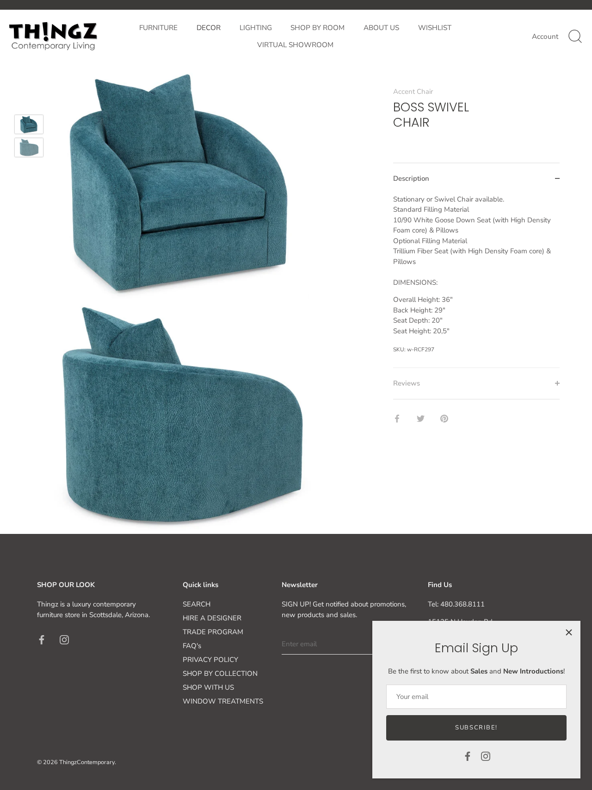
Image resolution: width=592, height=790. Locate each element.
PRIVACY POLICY (210, 659)
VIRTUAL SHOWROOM (295, 44)
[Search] (575, 36)
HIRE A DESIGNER (212, 618)
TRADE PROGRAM (213, 632)
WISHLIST (434, 27)
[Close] (569, 632)
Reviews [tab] (406, 383)
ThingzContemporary (87, 762)
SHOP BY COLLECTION (220, 673)
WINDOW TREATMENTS (223, 701)
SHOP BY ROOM (317, 27)
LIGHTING (256, 27)
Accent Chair (413, 91)
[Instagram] (485, 755)
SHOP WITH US (208, 687)
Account (545, 36)
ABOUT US (381, 27)
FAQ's (192, 645)
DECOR (209, 27)
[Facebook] (467, 755)
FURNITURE (158, 27)
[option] (29, 125)
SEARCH (196, 604)
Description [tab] (411, 178)
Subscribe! (476, 727)
